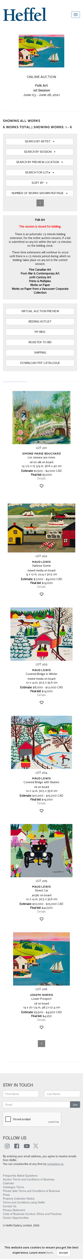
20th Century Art (40, 277)
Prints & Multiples (40, 281)
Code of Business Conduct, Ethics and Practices (32, 1214)
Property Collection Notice (19, 1198)
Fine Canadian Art (40, 269)
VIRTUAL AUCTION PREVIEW (40, 311)
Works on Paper (40, 285)
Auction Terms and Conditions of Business (28, 1179)
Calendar (8, 1183)
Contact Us (9, 1206)
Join (75, 1104)
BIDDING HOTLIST (40, 321)
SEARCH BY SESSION (39, 152)
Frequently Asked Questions (20, 1175)
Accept (63, 1253)
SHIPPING (40, 352)
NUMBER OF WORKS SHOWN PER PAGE (39, 193)
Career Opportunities (16, 1218)
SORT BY (39, 183)
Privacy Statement (14, 1210)
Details (41, 478)
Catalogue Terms (13, 1187)
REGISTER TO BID (40, 342)
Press (6, 1195)
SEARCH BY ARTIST (39, 141)
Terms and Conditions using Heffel (24, 1202)
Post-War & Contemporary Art (40, 273)
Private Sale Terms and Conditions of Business (31, 1191)
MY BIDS (40, 332)
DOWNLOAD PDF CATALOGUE (40, 363)
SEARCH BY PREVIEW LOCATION (38, 162)
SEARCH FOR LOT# (39, 172)
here (50, 1253)
